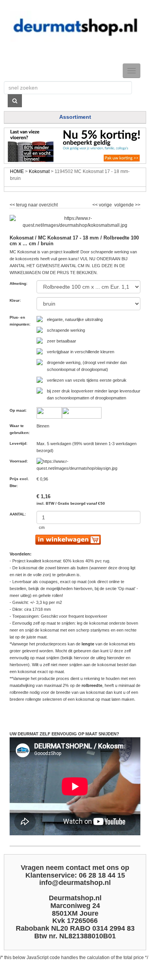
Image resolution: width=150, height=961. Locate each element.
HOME (17, 171)
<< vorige (102, 203)
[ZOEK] (15, 100)
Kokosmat (39, 171)
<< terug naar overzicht (34, 203)
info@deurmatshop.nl (75, 882)
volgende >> (126, 203)
